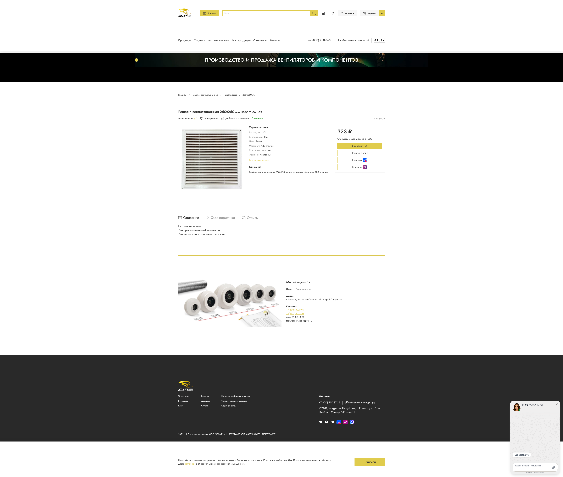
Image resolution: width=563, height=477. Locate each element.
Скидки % (199, 40)
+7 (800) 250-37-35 (320, 40)
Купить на (357, 160)
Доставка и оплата (218, 40)
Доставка (205, 400)
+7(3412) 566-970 (295, 310)
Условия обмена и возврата (234, 400)
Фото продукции (241, 40)
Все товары (183, 400)
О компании (260, 40)
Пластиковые (230, 95)
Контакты (275, 40)
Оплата (204, 405)
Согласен (369, 462)
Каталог (212, 13)
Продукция (184, 40)
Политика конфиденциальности (235, 395)
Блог (180, 405)
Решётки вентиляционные (205, 95)
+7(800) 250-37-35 (329, 402)
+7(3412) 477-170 (295, 313)
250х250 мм (249, 95)
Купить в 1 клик (360, 153)
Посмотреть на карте (297, 320)
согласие (189, 463)
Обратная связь (228, 405)
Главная (182, 95)
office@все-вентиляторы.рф (353, 40)
